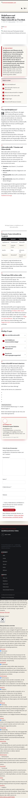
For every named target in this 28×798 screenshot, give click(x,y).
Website (5, 495)
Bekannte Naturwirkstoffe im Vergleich (13, 92)
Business (5, 561)
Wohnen (5, 570)
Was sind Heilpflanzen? (9, 84)
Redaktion (5, 581)
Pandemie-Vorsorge (6, 195)
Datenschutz (6, 586)
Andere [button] (2, 718)
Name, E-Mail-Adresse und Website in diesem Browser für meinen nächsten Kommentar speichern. (13, 504)
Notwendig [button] (3, 728)
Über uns (5, 578)
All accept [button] (7, 612)
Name (5, 479)
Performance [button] (3, 676)
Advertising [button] (3, 741)
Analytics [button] (2, 687)
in (5, 26)
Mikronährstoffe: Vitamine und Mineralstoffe (11, 88)
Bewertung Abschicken (6, 404)
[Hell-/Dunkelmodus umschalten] (22, 8)
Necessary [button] (3, 649)
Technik (4, 564)
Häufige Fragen (7, 98)
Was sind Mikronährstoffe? (12, 335)
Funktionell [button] (3, 662)
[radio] (15, 393)
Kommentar (6, 457)
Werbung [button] (2, 703)
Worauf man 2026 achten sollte (11, 95)
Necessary (4, 651)
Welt (4, 555)
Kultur (4, 567)
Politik (4, 558)
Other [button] (1, 778)
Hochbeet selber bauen (18, 310)
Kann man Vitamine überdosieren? (10, 347)
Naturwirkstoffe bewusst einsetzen (12, 102)
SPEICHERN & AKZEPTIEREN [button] (7, 797)
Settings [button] (2, 612)
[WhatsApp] (14, 28)
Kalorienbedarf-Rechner (8, 589)
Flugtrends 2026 (5, 322)
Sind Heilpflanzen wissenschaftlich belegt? (11, 341)
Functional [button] (2, 766)
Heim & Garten (11, 21)
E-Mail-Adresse (7, 487)
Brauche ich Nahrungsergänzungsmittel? (13, 354)
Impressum (5, 584)
